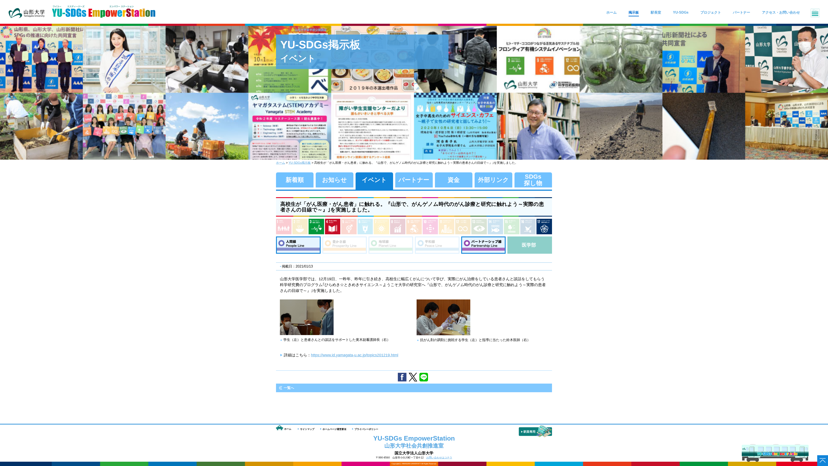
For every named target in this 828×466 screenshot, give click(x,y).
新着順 (295, 179)
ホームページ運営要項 (334, 429)
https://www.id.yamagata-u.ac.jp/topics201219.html (354, 355)
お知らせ (334, 179)
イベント (374, 179)
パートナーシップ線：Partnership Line (483, 245)
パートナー (413, 179)
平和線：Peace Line (437, 245)
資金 (454, 179)
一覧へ (289, 388)
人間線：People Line (298, 245)
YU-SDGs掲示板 (300, 162)
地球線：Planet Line (391, 245)
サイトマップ (307, 429)
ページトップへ (822, 460)
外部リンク (493, 179)
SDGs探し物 (533, 179)
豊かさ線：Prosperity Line (344, 245)
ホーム (280, 162)
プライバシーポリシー (366, 429)
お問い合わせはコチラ (439, 457)
